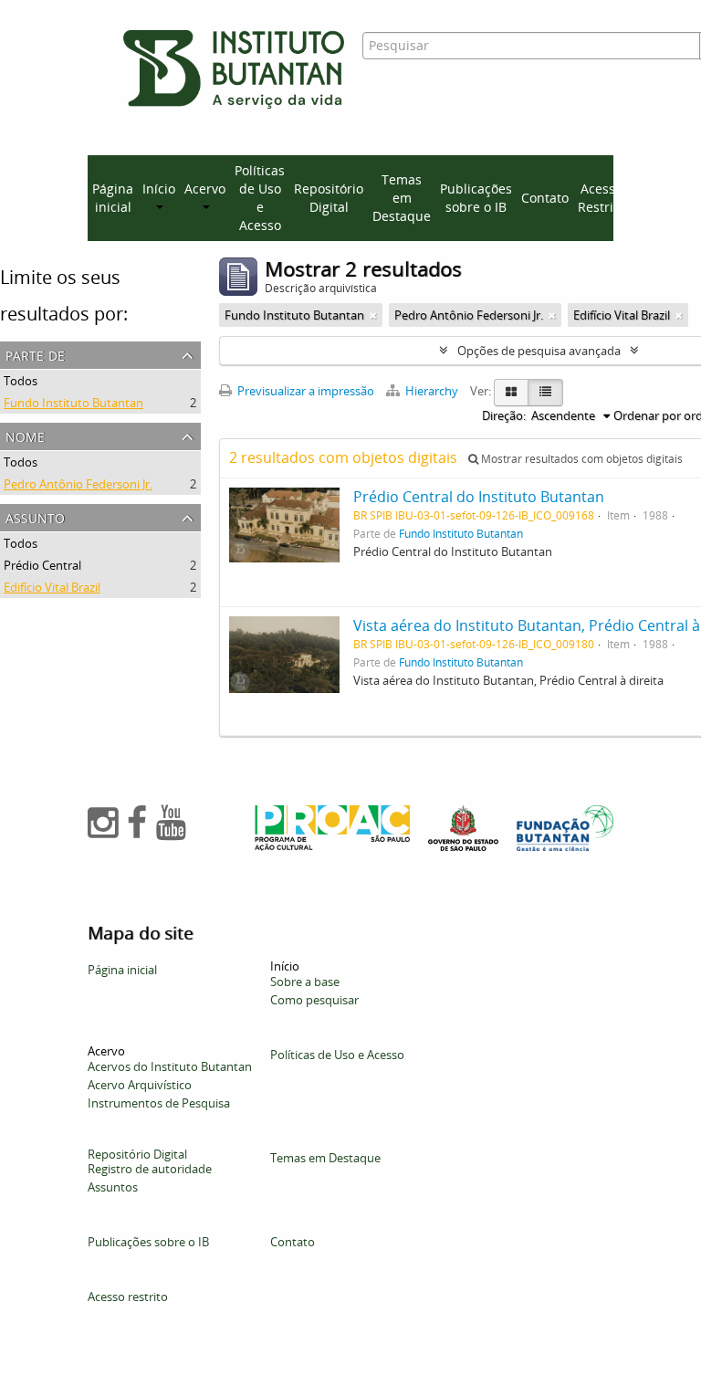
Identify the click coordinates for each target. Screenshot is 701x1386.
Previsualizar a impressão (304, 391)
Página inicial (112, 197)
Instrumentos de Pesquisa (159, 1103)
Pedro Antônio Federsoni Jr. (78, 484)
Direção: (504, 415)
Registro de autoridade (150, 1168)
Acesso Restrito (601, 197)
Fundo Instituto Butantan (73, 402)
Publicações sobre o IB (476, 197)
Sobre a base (305, 981)
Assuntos (113, 1187)
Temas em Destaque (401, 198)
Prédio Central (42, 565)
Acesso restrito (128, 1296)
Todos (20, 381)
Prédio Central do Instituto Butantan (478, 497)
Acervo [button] (204, 188)
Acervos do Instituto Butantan (170, 1066)
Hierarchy (432, 391)
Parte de (35, 353)
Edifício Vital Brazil (52, 587)
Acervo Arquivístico (140, 1084)
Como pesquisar (314, 1000)
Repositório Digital (328, 197)
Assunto (35, 516)
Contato (545, 197)
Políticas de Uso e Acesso (260, 198)
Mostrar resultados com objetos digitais (580, 459)
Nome (25, 435)
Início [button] (158, 188)
